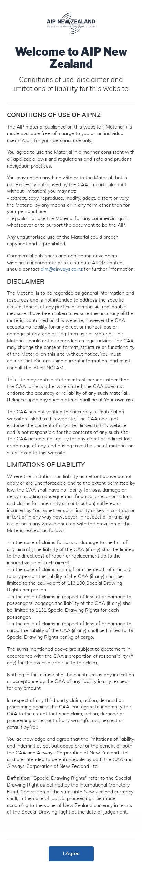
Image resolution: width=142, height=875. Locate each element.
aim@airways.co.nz (62, 269)
